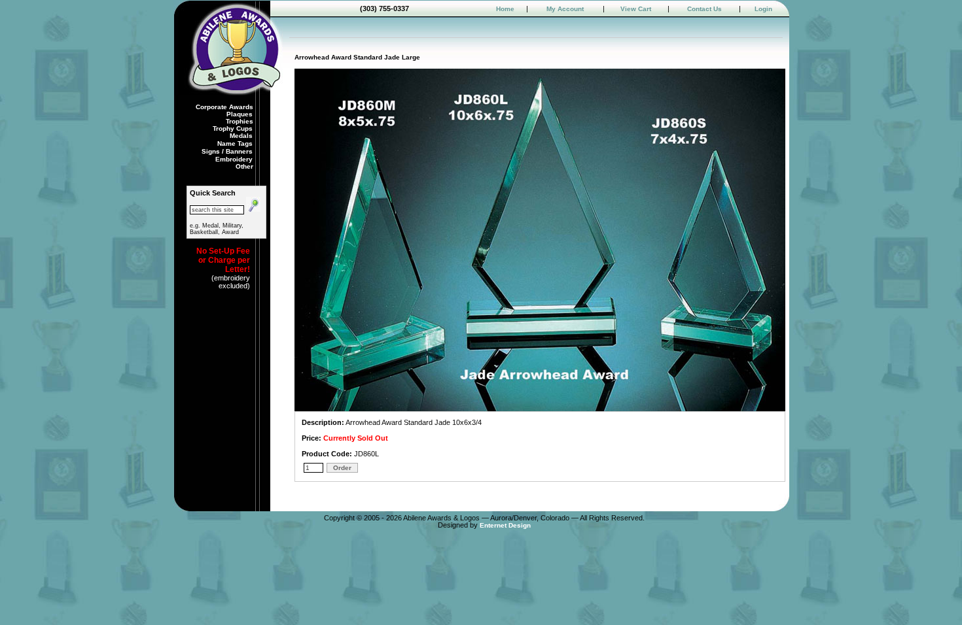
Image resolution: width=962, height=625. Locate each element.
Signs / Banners (228, 151)
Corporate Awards (224, 106)
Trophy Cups (234, 128)
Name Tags (236, 143)
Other (244, 166)
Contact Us (704, 8)
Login (763, 8)
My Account (565, 8)
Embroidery (235, 159)
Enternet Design (505, 525)
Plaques (240, 114)
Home (505, 8)
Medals (242, 135)
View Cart (635, 8)
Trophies (239, 121)
